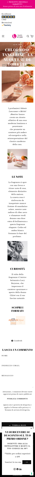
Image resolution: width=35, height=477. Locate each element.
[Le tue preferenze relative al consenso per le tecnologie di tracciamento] (31, 473)
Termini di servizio (12, 410)
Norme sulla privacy (20, 407)
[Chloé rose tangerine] (17, 321)
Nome (5, 356)
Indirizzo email (11, 365)
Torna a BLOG (19, 425)
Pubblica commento (17, 399)
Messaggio (8, 376)
